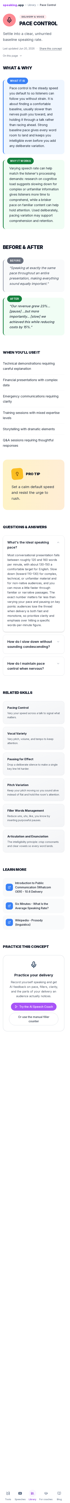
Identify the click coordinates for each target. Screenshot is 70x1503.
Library (32, 4)
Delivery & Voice (33, 16)
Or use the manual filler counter (33, 1019)
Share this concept (50, 48)
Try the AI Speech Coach (36, 1006)
